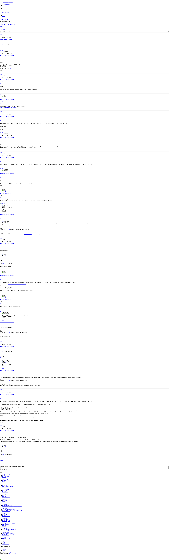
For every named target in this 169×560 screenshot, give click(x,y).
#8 (0, 177)
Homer (1, 204)
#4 (0, 103)
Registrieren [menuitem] (4, 10)
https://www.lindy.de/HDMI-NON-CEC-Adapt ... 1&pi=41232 (17, 284)
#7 (0, 161)
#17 (0, 374)
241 (5, 134)
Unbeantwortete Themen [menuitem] (5, 12)
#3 (0, 83)
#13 (0, 279)
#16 (0, 350)
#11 (0, 247)
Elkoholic (1, 50)
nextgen (14, 553)
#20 (0, 452)
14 (5, 36)
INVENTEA (10, 553)
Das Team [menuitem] (3, 16)
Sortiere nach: (10, 466)
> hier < (1, 64)
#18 (0, 398)
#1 (0, 43)
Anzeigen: (2, 466)
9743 (5, 206)
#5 (0, 120)
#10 (0, 218)
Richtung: (19, 466)
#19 (0, 434)
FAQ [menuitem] (3, 14)
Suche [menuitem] (3, 15)
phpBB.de (10, 552)
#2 (0, 59)
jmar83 (1, 34)
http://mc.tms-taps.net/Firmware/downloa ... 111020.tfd (8, 107)
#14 (0, 303)
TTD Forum (4, 19)
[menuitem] (7, 2)
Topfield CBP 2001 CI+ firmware (7, 24)
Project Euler (8, 229)
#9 (0, 197)
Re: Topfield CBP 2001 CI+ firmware (7, 55)
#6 (0, 141)
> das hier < (3, 182)
